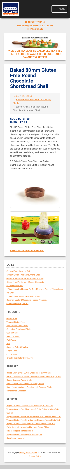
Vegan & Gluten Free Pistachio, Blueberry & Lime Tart (29, 406)
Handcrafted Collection (16, 391)
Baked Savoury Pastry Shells (19, 380)
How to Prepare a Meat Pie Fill (19, 431)
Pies (8, 343)
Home (16, 96)
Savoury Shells (13, 336)
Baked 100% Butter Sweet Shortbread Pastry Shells (29, 373)
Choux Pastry (12, 354)
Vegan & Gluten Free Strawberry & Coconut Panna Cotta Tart (33, 420)
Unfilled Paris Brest (14, 285)
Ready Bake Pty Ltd (28, 453)
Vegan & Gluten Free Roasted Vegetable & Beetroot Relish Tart (33, 416)
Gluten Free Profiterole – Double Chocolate (25, 282)
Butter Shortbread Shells (17, 326)
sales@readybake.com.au (36, 25)
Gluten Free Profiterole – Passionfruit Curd (24, 278)
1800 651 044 (36, 29)
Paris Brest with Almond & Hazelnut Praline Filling (27, 427)
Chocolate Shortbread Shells (18, 329)
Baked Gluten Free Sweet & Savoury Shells (25, 383)
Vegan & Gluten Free (15, 322)
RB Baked (27, 96)
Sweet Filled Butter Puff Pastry (19, 358)
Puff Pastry (11, 340)
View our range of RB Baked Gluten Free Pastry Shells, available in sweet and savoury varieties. (35, 54)
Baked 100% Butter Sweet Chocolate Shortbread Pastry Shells (33, 376)
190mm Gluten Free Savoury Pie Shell (23, 275)
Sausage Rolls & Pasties (17, 347)
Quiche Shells (12, 333)
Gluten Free (11, 318)
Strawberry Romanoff (15, 438)
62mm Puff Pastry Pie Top (17, 303)
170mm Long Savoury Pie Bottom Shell (23, 296)
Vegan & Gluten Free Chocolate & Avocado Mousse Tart (30, 424)
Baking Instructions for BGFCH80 (27, 250)
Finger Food (11, 351)
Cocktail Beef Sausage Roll (18, 271)
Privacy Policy (35, 456)
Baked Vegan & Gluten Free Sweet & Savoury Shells (29, 387)
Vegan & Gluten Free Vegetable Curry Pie (24, 434)
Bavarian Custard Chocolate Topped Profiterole (26, 300)
